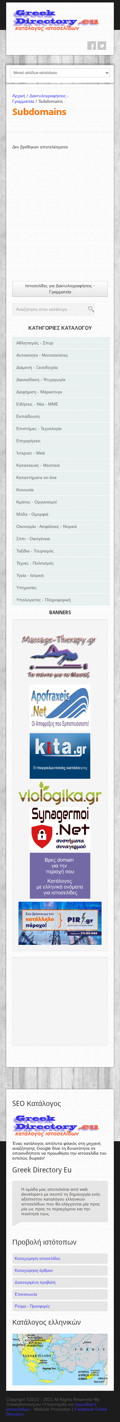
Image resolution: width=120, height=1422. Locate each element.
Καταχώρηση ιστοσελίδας (37, 1258)
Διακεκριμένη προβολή (35, 1282)
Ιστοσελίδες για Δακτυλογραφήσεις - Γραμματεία (60, 288)
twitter (102, 45)
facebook (91, 45)
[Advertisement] (60, 209)
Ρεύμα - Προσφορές (32, 1306)
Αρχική (20, 95)
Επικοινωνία (26, 1294)
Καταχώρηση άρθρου (34, 1270)
